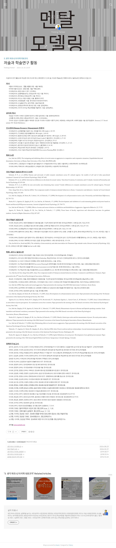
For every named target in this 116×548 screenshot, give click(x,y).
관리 (69, 46)
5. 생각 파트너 (11, 442)
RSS (61, 46)
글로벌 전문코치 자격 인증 (14, 457)
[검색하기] (111, 4)
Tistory (71, 545)
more (110, 474)
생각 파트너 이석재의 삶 (14, 446)
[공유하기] (13, 431)
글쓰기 (46, 46)
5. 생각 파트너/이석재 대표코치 (16, 58)
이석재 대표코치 (21, 442)
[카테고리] (5, 4)
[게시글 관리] (15, 431)
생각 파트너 (58, 17)
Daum (57, 545)
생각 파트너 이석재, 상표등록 (15, 452)
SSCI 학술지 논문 (12, 449)
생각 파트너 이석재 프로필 (14, 454)
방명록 (54, 46)
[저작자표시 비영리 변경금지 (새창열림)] (31, 432)
